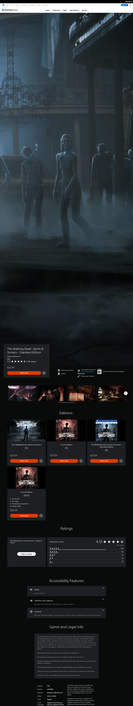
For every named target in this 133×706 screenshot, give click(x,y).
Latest (47, 10)
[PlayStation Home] (3, 5)
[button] (87, 372)
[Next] (126, 393)
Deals (65, 10)
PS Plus (24, 5)
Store (7, 5)
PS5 (12, 5)
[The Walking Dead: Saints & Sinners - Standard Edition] (22, 393)
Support (45, 5)
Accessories (31, 5)
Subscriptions (74, 10)
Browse (84, 10)
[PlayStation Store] (10, 9)
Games (17, 5)
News (39, 5)
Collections (56, 10)
